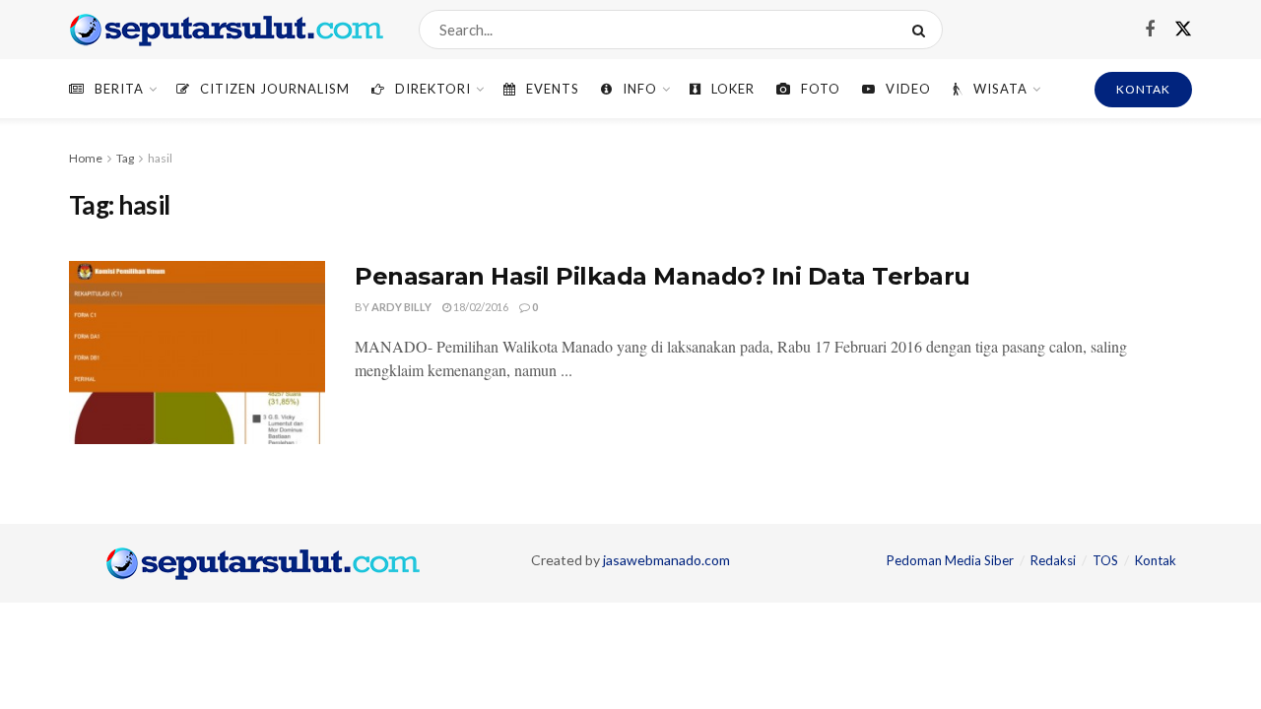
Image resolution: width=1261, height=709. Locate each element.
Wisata (1000, 89)
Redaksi (1053, 560)
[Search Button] (922, 29)
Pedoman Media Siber (950, 560)
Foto (820, 89)
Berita (119, 89)
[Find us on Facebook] (1150, 30)
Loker (733, 89)
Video (908, 89)
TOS (1105, 560)
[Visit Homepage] (226, 29)
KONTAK (1143, 89)
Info (640, 89)
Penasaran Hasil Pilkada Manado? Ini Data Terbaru (662, 276)
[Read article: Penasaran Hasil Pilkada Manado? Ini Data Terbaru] (197, 352)
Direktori (433, 89)
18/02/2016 (479, 306)
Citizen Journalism (275, 89)
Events (552, 89)
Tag (125, 158)
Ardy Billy (401, 306)
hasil (160, 158)
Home (85, 158)
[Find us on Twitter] (1183, 29)
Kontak (1155, 560)
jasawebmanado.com (666, 559)
